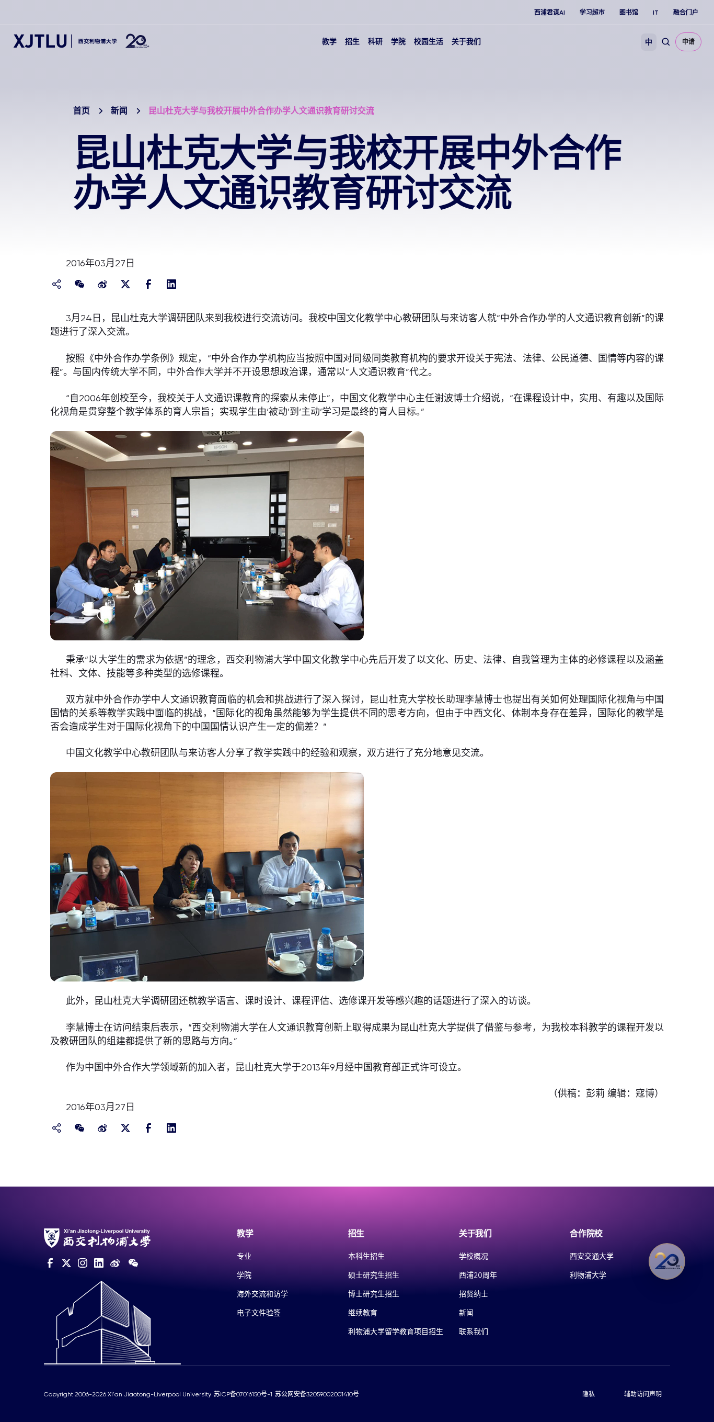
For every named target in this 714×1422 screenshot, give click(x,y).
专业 (244, 1256)
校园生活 (428, 41)
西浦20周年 (478, 1275)
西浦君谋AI (549, 12)
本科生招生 (366, 1256)
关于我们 (466, 41)
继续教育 (362, 1312)
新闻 (119, 111)
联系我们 (473, 1331)
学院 (398, 41)
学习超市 (592, 12)
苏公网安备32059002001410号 (317, 1394)
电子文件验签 (259, 1312)
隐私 (588, 1394)
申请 (688, 42)
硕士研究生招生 (373, 1275)
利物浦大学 (588, 1275)
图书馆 (628, 12)
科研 (375, 41)
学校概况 (473, 1256)
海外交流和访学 (262, 1294)
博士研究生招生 (373, 1294)
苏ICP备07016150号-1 (243, 1394)
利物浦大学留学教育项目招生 (395, 1331)
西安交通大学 (592, 1256)
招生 (352, 41)
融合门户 (685, 12)
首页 (81, 111)
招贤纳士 (473, 1294)
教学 (329, 41)
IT (656, 12)
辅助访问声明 (643, 1394)
